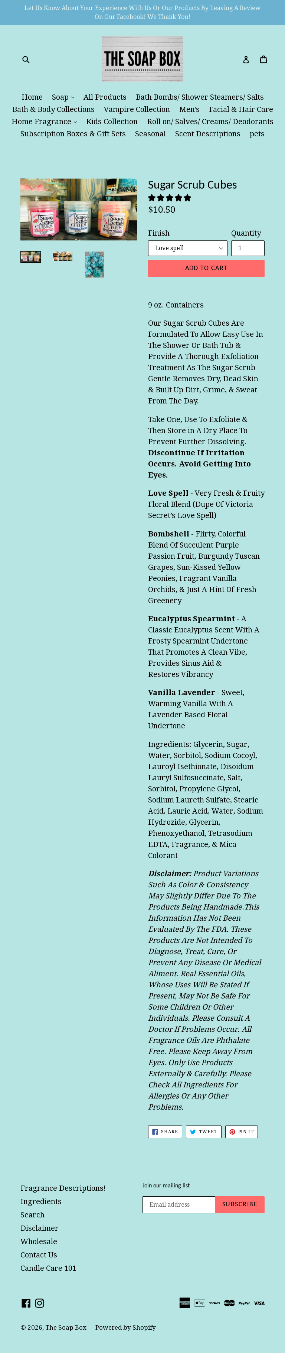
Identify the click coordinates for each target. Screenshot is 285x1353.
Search (32, 1214)
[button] (170, 197)
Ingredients (41, 1201)
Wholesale (38, 1241)
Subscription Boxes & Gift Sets (73, 133)
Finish (159, 233)
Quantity (246, 233)
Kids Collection (112, 121)
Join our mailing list (166, 1186)
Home (32, 97)
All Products (105, 97)
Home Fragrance (46, 121)
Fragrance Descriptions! (63, 1188)
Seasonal (150, 133)
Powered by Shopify (125, 1327)
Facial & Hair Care (241, 109)
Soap (65, 97)
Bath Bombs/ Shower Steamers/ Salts (200, 97)
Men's (189, 109)
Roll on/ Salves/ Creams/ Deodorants (210, 121)
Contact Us (38, 1254)
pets (257, 133)
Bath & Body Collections (53, 109)
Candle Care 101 (48, 1268)
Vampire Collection (137, 109)
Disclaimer (39, 1228)
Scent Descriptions (207, 133)
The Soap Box (66, 1327)
